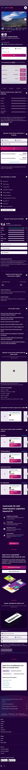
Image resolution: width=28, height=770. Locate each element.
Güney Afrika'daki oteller (20, 713)
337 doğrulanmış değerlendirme (15, 44)
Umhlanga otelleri (6, 683)
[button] (2, 7)
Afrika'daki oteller (11, 713)
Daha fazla (24, 435)
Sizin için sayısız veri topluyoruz (9, 706)
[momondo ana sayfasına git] (8, 7)
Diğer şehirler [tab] (6, 670)
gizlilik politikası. (19, 652)
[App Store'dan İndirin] (11, 760)
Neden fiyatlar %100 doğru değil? (10, 708)
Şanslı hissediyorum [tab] (7, 673)
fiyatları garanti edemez (6, 700)
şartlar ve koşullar (12, 652)
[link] (15, 445)
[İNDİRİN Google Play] (4, 760)
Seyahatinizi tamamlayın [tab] (19, 673)
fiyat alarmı (19, 536)
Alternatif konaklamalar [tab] (16, 670)
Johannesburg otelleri (6, 680)
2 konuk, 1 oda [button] (6, 51)
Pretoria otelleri (5, 685)
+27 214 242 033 (5, 42)
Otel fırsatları (4, 713)
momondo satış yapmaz (7, 704)
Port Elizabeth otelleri (6, 687)
